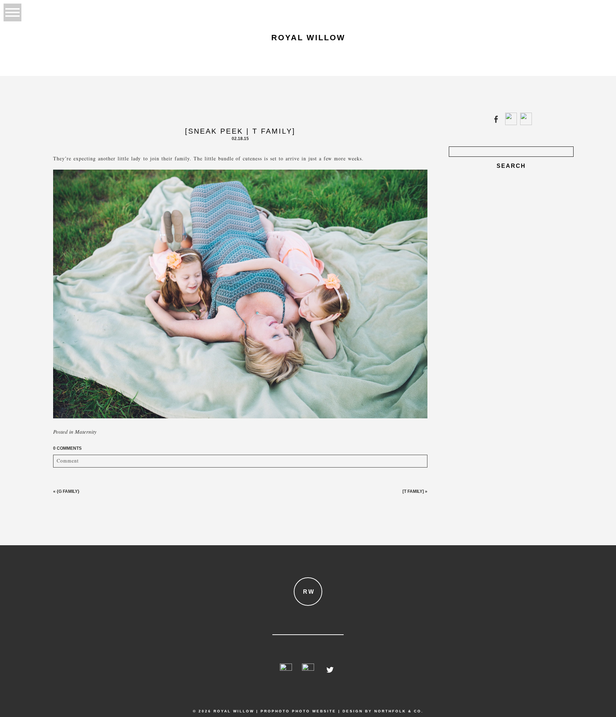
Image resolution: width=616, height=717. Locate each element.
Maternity (86, 431)
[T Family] (413, 491)
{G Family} (68, 491)
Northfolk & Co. (398, 711)
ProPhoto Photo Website (298, 711)
